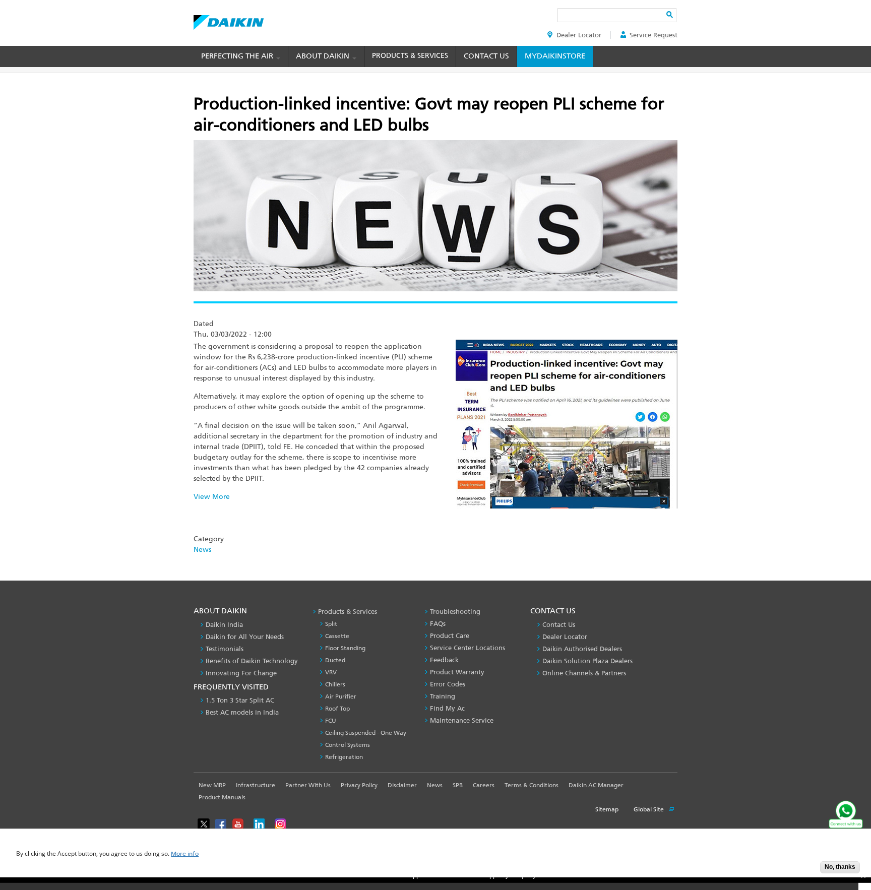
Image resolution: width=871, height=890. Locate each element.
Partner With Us (308, 785)
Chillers (335, 684)
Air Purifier (340, 696)
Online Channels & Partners (584, 673)
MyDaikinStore (555, 55)
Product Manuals (222, 797)
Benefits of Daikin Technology (252, 661)
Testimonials (224, 649)
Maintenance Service (461, 720)
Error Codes (447, 684)
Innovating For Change (241, 673)
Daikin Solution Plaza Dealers (587, 661)
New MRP (212, 785)
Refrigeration (344, 756)
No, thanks (840, 866)
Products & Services (410, 55)
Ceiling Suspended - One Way (365, 732)
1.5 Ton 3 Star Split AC (240, 700)
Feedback (444, 660)
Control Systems (347, 744)
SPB (458, 785)
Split (331, 623)
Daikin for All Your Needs (245, 637)
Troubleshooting (455, 611)
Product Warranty (457, 672)
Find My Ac (447, 708)
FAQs (438, 623)
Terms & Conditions (531, 785)
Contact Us (486, 55)
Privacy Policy (359, 785)
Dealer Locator (578, 35)
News (202, 549)
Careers (483, 785)
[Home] (229, 19)
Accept (805, 870)
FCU (330, 720)
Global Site (649, 809)
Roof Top (337, 708)
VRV (331, 672)
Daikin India (224, 624)
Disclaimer (402, 785)
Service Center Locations (467, 648)
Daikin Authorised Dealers (582, 649)
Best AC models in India (242, 712)
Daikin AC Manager (596, 785)
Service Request (653, 35)
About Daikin (323, 55)
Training (442, 696)
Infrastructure (255, 785)
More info (185, 854)
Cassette (337, 636)
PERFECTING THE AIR (238, 55)
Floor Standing (345, 648)
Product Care (449, 636)
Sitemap (606, 809)
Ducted (335, 660)
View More (212, 496)
